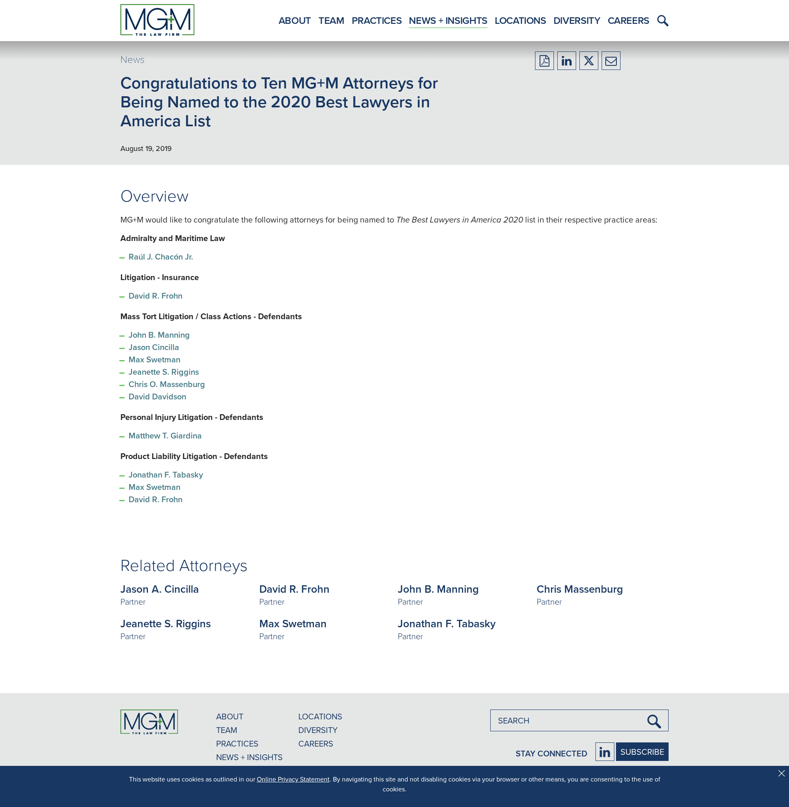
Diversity (577, 20)
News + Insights (448, 20)
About (295, 20)
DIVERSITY (318, 730)
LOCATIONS (320, 716)
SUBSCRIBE (642, 752)
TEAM (226, 730)
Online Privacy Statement (293, 779)
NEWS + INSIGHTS (249, 757)
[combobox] (579, 720)
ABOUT (229, 716)
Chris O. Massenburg (167, 384)
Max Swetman (154, 359)
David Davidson (157, 396)
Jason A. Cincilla (159, 589)
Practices (377, 20)
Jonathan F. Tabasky (166, 474)
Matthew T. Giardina (165, 435)
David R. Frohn (155, 295)
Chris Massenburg (580, 589)
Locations (520, 20)
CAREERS (315, 743)
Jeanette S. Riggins (165, 372)
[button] (661, 20)
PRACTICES (237, 743)
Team (331, 20)
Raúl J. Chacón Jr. (161, 256)
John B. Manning (160, 335)
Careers (628, 20)
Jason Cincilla (154, 347)
